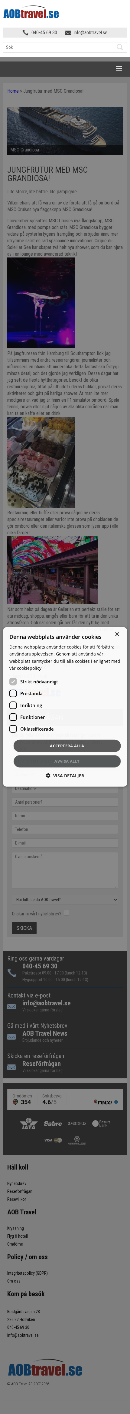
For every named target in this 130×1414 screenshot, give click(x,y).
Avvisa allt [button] (67, 761)
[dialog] (65, 707)
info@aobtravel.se (90, 32)
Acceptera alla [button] (67, 745)
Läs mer (52, 668)
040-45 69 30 (44, 32)
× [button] (117, 634)
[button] (65, 775)
